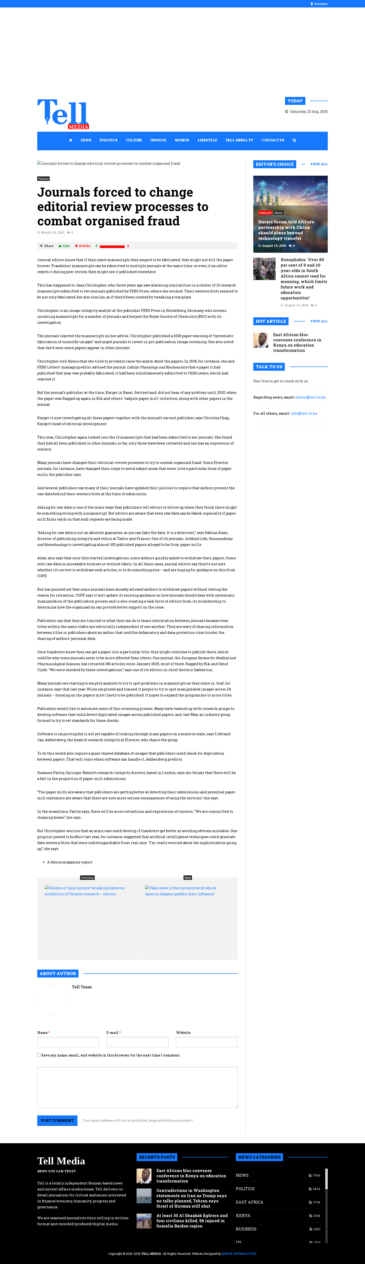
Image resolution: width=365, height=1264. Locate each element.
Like (66, 246)
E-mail (114, 1032)
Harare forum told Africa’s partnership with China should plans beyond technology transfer (286, 230)
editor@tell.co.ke (310, 397)
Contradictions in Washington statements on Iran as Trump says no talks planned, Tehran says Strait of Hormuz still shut (191, 1198)
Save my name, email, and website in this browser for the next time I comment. (111, 1055)
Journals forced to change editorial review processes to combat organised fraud (123, 206)
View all (319, 164)
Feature (43, 179)
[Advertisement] (182, 52)
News (279, 213)
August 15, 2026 (296, 305)
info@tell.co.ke (304, 413)
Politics (245, 1188)
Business (246, 1228)
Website (183, 1032)
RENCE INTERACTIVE (239, 1254)
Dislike (84, 246)
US (239, 1242)
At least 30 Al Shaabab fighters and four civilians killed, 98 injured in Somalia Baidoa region (192, 1220)
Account (321, 4)
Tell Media (61, 1161)
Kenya (243, 1215)
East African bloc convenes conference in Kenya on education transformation (297, 342)
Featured (265, 213)
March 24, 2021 (53, 232)
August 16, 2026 (274, 245)
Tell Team (82, 986)
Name (43, 1032)
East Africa (249, 1202)
